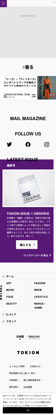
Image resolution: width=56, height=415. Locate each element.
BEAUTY (11, 303)
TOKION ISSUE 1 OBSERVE (28, 213)
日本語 (20, 336)
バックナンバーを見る (35, 255)
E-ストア (11, 314)
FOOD (9, 296)
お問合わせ (35, 366)
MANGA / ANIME (39, 306)
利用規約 (13, 380)
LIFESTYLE (41, 296)
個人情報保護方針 (32, 380)
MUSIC (10, 290)
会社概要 (27, 386)
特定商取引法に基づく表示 (22, 373)
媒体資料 (13, 386)
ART (9, 283)
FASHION (39, 283)
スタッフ (11, 321)
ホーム (10, 276)
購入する (25, 245)
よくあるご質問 (16, 366)
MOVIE (38, 290)
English (34, 336)
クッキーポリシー (15, 405)
